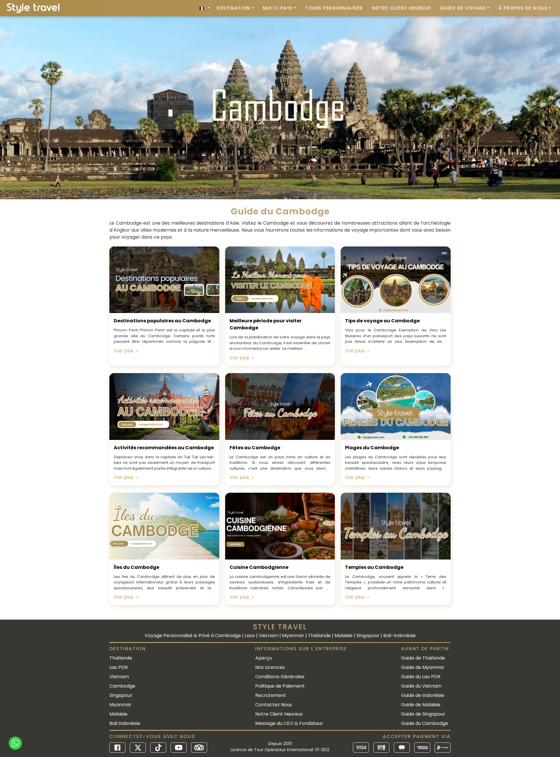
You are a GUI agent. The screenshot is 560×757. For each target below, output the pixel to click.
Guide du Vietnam (421, 686)
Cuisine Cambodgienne (259, 567)
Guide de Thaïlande (423, 658)
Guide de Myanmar (422, 667)
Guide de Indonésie (422, 695)
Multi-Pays (278, 8)
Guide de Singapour (423, 714)
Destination (233, 8)
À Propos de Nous (522, 8)
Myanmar (120, 704)
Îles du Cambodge (136, 567)
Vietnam (119, 676)
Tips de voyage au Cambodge (382, 320)
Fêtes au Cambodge (255, 447)
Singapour (120, 695)
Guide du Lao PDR (420, 676)
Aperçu (263, 658)
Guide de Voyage (463, 8)
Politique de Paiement (280, 686)
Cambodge (122, 686)
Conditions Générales (279, 676)
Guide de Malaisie (420, 704)
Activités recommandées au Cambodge (164, 447)
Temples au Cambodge (374, 567)
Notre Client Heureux (401, 8)
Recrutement (270, 695)
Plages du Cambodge (372, 447)
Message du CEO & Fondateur (289, 723)
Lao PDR (118, 667)
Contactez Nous (273, 704)
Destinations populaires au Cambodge (162, 320)
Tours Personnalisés (334, 8)
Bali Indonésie (124, 723)
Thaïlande (120, 658)
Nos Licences (270, 667)
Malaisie (118, 714)
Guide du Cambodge (424, 723)
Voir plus (123, 350)
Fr (205, 8)
